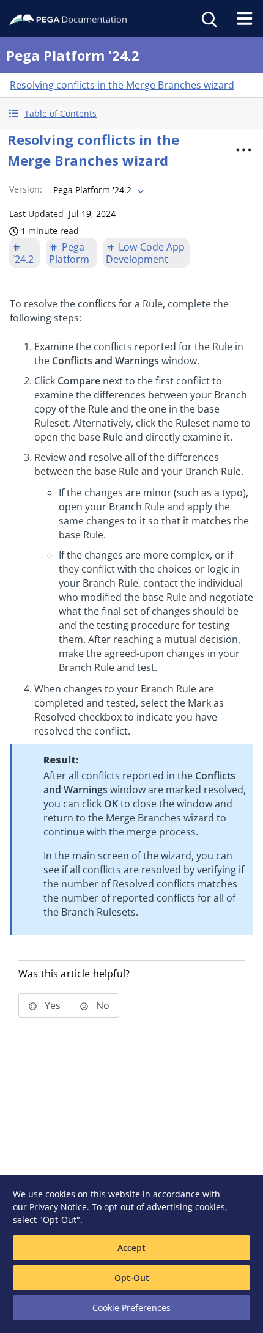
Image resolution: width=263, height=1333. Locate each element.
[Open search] (208, 18)
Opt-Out (131, 1277)
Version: (25, 189)
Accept (131, 1248)
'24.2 (23, 259)
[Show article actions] (244, 150)
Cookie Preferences (131, 1307)
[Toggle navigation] (244, 18)
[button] (131, 113)
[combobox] (97, 190)
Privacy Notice (58, 1207)
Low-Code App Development (145, 253)
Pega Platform (69, 253)
